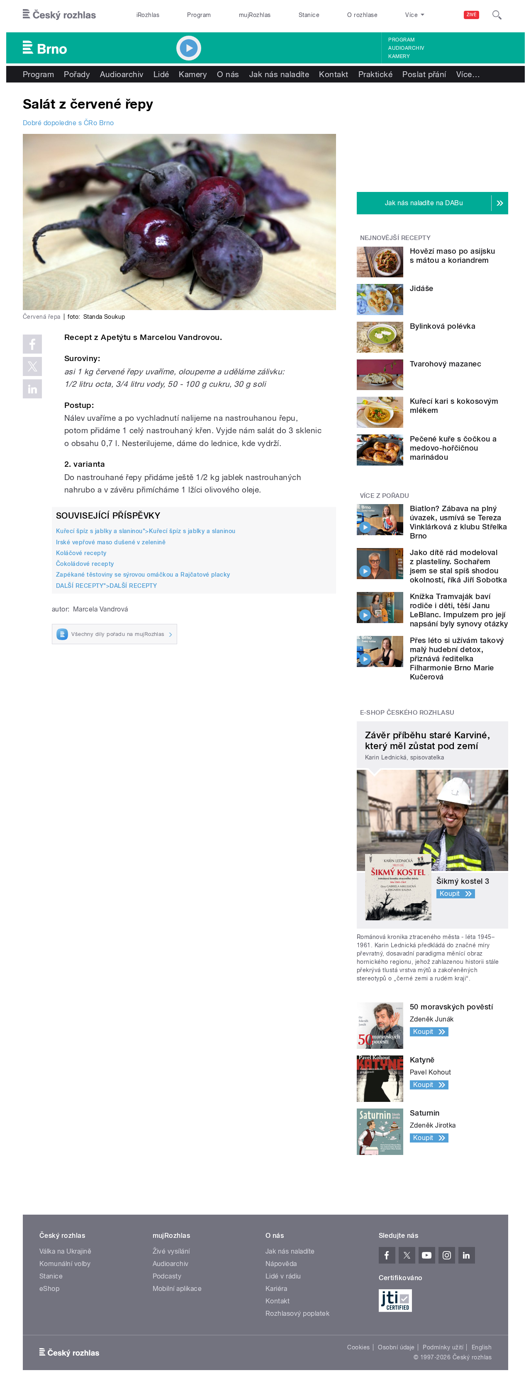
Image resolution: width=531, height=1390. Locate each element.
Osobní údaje (396, 1347)
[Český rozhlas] (59, 15)
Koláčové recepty (81, 553)
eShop (49, 1289)
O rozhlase (362, 15)
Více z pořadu (384, 496)
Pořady (77, 74)
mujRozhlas (255, 15)
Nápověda (281, 1264)
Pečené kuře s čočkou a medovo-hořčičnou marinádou (453, 447)
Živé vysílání (171, 1251)
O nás (228, 74)
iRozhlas (148, 15)
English (482, 1347)
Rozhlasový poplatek (297, 1313)
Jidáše (422, 288)
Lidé (161, 74)
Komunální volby (64, 1264)
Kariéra (276, 1289)
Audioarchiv (406, 48)
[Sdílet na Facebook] (32, 344)
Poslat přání (424, 74)
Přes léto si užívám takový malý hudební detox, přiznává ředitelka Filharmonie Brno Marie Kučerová (457, 658)
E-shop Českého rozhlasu (407, 712)
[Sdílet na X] (32, 366)
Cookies (358, 1347)
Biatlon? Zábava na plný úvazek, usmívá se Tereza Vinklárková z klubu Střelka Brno (458, 522)
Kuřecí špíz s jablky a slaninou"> (146, 531)
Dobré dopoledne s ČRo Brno (68, 123)
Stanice (309, 15)
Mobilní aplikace (177, 1289)
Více (468, 74)
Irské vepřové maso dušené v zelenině (111, 542)
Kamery (399, 56)
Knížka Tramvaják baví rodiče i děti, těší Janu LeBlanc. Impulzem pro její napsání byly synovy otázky (459, 610)
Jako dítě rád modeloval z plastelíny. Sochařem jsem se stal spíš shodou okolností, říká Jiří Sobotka (458, 566)
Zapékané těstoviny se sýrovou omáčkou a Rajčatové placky (143, 574)
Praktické (375, 74)
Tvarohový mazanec (445, 363)
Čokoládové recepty (85, 563)
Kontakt (333, 74)
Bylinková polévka (442, 326)
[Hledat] (497, 15)
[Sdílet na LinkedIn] (32, 388)
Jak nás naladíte (279, 74)
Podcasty (167, 1276)
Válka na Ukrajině (65, 1251)
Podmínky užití (443, 1347)
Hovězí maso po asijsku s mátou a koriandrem (452, 255)
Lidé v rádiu (283, 1276)
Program (199, 15)
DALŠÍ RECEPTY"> (106, 585)
